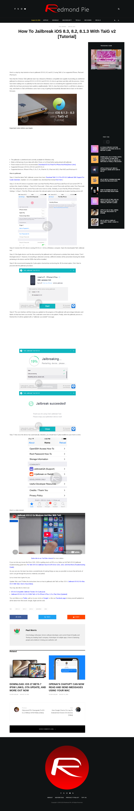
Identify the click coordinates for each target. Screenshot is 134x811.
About (50, 797)
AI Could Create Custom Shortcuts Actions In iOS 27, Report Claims (110, 149)
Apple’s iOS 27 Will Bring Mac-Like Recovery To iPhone (109, 211)
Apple (45, 20)
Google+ (46, 598)
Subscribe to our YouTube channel (42, 558)
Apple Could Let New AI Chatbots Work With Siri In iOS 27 (110, 169)
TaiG (46, 609)
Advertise (59, 797)
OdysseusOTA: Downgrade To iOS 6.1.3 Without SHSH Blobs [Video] (33, 710)
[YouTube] (25, 9)
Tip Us (84, 797)
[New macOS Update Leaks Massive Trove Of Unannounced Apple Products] (106, 59)
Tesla (78, 20)
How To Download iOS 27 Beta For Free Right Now (109, 190)
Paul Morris (62, 26)
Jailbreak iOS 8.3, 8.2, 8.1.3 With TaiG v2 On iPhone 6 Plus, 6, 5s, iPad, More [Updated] (39, 594)
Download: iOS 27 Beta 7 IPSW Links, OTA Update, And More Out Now (28, 687)
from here (59, 180)
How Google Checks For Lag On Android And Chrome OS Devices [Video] (62, 711)
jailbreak (39, 609)
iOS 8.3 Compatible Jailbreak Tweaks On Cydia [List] (28, 592)
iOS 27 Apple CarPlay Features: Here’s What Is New (109, 222)
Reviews (88, 20)
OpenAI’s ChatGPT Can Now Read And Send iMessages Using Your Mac (66, 687)
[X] (18, 9)
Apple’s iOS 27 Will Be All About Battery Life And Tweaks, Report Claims (109, 201)
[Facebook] (15, 9)
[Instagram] (21, 9)
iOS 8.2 (24, 609)
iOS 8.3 (31, 609)
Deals (98, 20)
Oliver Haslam (14, 694)
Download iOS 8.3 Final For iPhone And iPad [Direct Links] (57, 164)
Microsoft (67, 20)
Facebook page (61, 598)
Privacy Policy (72, 797)
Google (55, 20)
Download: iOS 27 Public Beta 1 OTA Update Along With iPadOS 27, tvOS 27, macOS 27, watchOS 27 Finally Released (110, 159)
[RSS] (115, 20)
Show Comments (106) (46, 729)
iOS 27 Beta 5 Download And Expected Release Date (110, 180)
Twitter (25, 598)
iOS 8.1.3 (18, 609)
